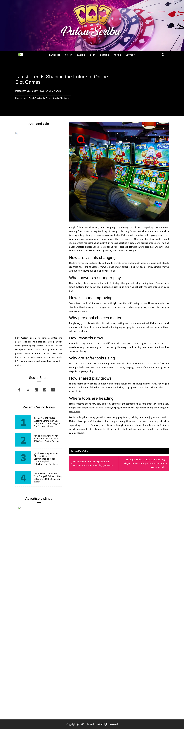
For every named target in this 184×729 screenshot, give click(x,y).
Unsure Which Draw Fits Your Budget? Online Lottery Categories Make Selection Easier (48, 477)
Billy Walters (55, 90)
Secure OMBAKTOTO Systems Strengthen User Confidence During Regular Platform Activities (47, 422)
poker (68, 55)
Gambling (54, 55)
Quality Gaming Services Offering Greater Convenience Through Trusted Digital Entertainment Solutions (46, 458)
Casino (81, 55)
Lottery (130, 55)
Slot (93, 55)
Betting (104, 55)
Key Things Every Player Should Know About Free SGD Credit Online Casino (46, 438)
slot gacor (74, 411)
